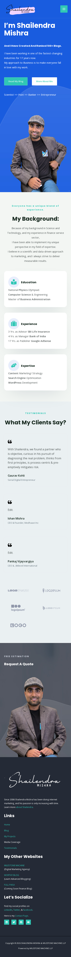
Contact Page (21, 915)
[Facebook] (21, 922)
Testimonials (10, 847)
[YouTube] (28, 922)
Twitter (16, 909)
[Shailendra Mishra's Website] (20, 9)
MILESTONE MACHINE (14, 865)
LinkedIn (8, 909)
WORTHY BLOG (11, 875)
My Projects (10, 836)
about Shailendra (24, 807)
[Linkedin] (6, 922)
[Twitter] (13, 922)
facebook (27, 909)
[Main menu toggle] (64, 9)
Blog (6, 830)
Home (7, 824)
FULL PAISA (9, 884)
